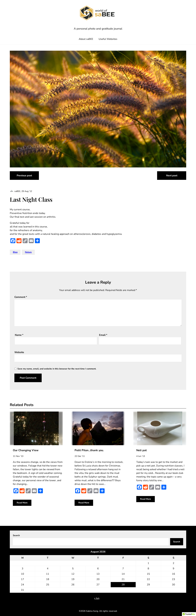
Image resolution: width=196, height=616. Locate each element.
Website (19, 352)
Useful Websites (108, 39)
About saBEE (86, 39)
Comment (20, 297)
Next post (171, 175)
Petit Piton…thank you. (89, 450)
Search (16, 535)
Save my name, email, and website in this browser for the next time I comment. (56, 368)
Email (103, 335)
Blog (15, 252)
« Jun (96, 598)
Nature (28, 252)
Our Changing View (25, 450)
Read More (22, 502)
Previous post (24, 175)
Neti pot (141, 450)
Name (19, 335)
